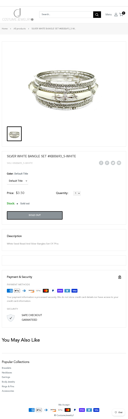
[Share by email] (119, 162)
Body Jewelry (8, 382)
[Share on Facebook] (101, 162)
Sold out (35, 215)
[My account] (116, 14)
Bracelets (6, 368)
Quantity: (62, 193)
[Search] (97, 14)
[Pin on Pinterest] (107, 162)
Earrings (6, 377)
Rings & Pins (8, 386)
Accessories (8, 391)
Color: (17, 173)
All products (20, 29)
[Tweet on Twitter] (113, 162)
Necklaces (7, 373)
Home (5, 29)
